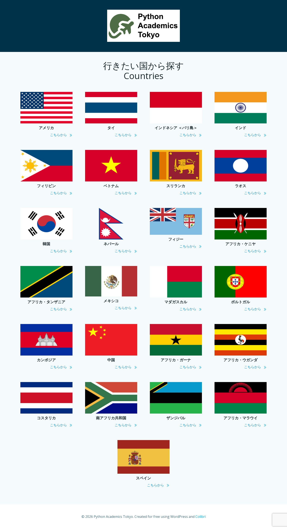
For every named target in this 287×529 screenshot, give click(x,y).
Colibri (200, 516)
